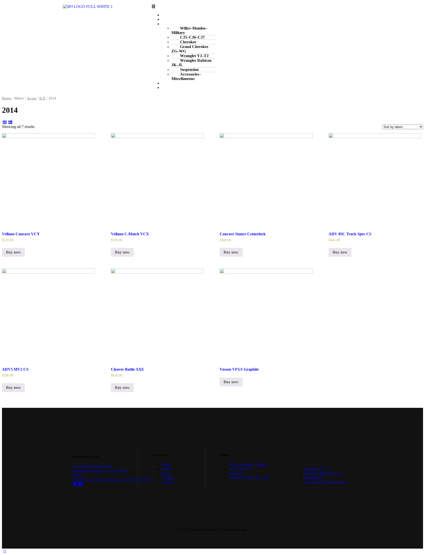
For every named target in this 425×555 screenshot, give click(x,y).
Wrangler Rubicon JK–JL (191, 62)
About (166, 469)
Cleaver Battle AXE (127, 369)
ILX (42, 98)
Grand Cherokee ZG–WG (189, 49)
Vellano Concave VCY (21, 234)
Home (6, 98)
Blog (165, 473)
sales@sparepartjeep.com (106, 480)
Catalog (167, 478)
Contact (172, 87)
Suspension (313, 478)
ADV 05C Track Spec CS (350, 234)
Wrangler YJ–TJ (317, 469)
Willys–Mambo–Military (189, 30)
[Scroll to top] (4, 551)
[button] (274, 6)
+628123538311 (139, 480)
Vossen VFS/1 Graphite (239, 369)
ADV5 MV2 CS (15, 369)
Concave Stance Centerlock (243, 234)
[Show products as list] (10, 122)
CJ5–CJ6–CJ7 (240, 469)
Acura (31, 98)
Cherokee (236, 473)
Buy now (13, 252)
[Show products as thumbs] (4, 122)
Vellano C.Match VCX (130, 234)
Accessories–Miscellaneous (186, 76)
